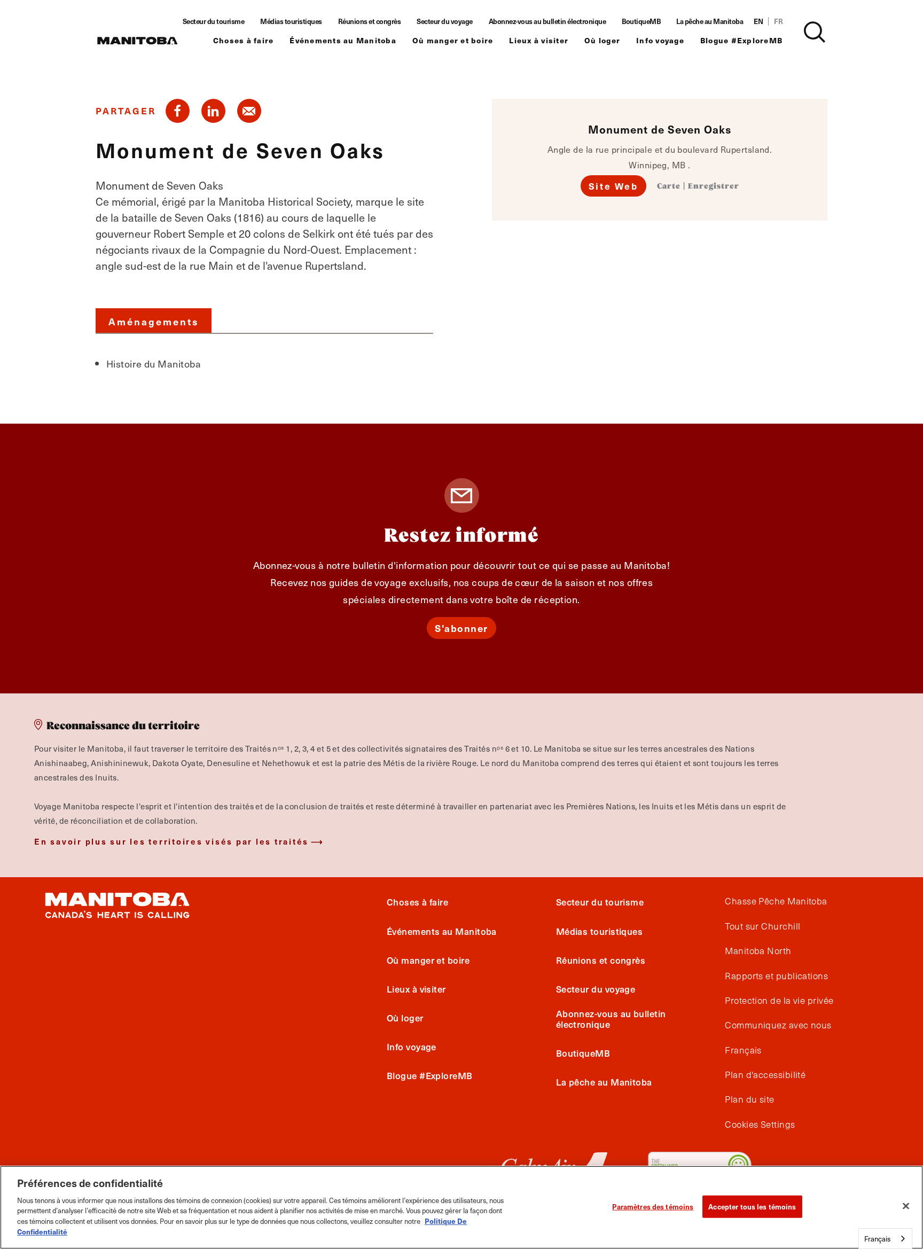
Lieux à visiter (538, 40)
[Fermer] (906, 1205)
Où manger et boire (453, 40)
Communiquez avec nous (778, 1025)
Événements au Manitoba (343, 40)
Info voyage (660, 40)
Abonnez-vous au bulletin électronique (547, 21)
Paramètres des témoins (652, 1206)
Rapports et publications (776, 976)
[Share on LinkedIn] (213, 111)
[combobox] (885, 1238)
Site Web (613, 185)
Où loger (602, 40)
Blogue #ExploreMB (741, 40)
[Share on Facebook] (178, 111)
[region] (461, 1207)
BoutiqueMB (641, 21)
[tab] (154, 320)
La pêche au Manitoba (709, 21)
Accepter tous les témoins (752, 1206)
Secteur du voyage (445, 21)
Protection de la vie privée (779, 1000)
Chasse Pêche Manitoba (776, 901)
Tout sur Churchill (762, 926)
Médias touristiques (291, 21)
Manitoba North (758, 951)
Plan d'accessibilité (765, 1075)
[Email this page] (249, 111)
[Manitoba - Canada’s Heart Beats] (137, 41)
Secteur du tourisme (214, 21)
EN (758, 21)
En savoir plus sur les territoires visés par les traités (171, 841)
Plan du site (749, 1099)
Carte (668, 186)
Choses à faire (243, 40)
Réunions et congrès (369, 21)
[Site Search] (814, 32)
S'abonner (461, 628)
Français (743, 1050)
